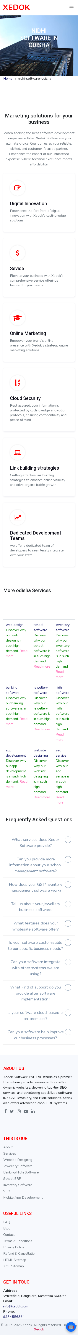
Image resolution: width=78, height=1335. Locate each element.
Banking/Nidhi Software (21, 1172)
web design (14, 624)
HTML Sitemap (14, 1259)
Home (8, 78)
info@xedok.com (15, 1306)
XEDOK (16, 7)
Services (9, 1153)
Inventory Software (17, 1185)
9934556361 (14, 1316)
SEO (6, 1191)
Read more (42, 666)
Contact (9, 1234)
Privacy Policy (13, 1247)
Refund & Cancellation (19, 1253)
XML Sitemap (13, 1266)
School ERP (12, 1178)
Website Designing (17, 1159)
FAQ (6, 1222)
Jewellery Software (17, 1166)
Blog (6, 1228)
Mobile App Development (23, 1197)
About (8, 1147)
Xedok (39, 1329)
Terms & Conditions (17, 1241)
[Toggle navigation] (71, 7)
